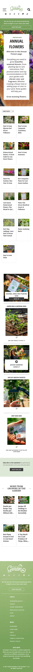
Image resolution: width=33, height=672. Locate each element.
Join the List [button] (16, 27)
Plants (12, 604)
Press (12, 632)
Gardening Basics (16, 601)
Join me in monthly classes (16, 366)
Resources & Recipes (17, 610)
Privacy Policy (15, 641)
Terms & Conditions (17, 638)
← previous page (16, 37)
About (12, 616)
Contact (13, 635)
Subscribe (13, 626)
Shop (15, 299)
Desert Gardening (16, 607)
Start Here (14, 629)
